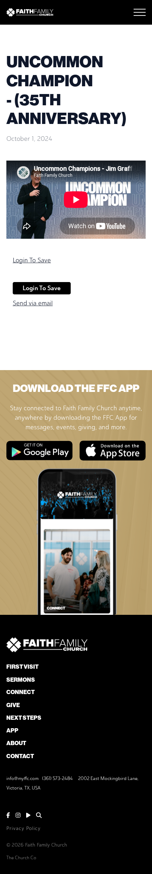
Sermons (20, 679)
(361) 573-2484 (57, 778)
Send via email (33, 303)
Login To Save (32, 260)
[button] (140, 12)
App (12, 730)
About (16, 743)
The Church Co (21, 857)
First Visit (22, 666)
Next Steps (23, 717)
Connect (20, 692)
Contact (20, 756)
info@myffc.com (22, 778)
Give (13, 705)
